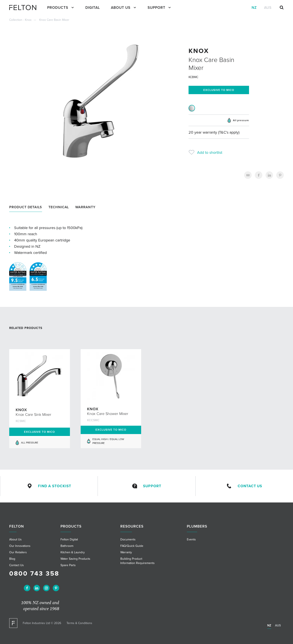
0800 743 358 (34, 574)
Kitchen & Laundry (72, 552)
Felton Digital (69, 539)
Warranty (85, 207)
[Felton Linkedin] (36, 588)
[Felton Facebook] (27, 588)
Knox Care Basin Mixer (54, 20)
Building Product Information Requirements (137, 561)
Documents (128, 539)
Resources (131, 526)
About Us (120, 7)
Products (57, 7)
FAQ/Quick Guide (131, 546)
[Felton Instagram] (46, 588)
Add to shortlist (209, 152)
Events (191, 539)
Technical (58, 207)
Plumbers (197, 526)
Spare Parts (68, 565)
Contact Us (250, 486)
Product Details (25, 207)
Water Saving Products (75, 559)
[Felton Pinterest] (56, 588)
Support (156, 7)
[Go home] (24, 7)
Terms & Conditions (79, 623)
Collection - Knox (20, 20)
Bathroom (66, 546)
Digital (92, 7)
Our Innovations (19, 546)
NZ (254, 7)
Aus (268, 7)
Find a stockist (54, 486)
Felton (16, 526)
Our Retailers (18, 552)
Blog (12, 559)
